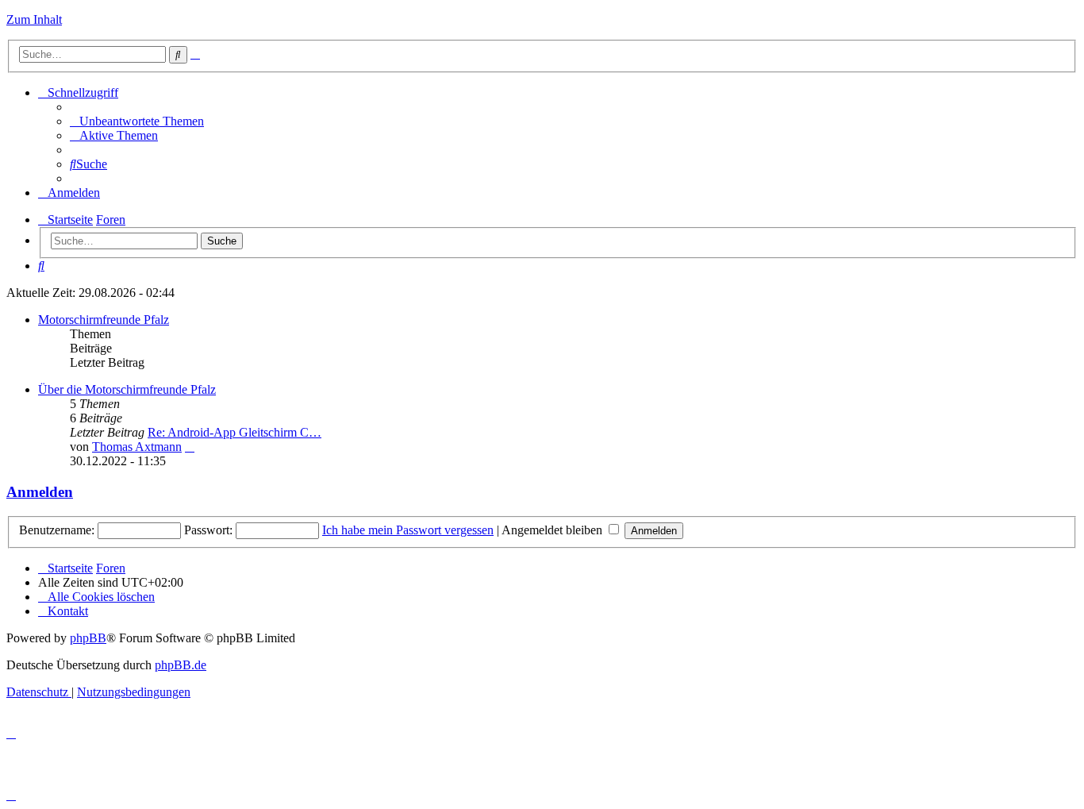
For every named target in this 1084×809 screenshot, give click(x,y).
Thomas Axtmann (137, 446)
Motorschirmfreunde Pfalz (103, 319)
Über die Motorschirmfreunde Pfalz (127, 389)
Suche (221, 241)
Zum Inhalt (34, 19)
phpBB (88, 638)
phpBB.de (180, 665)
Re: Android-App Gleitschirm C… (234, 432)
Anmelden (39, 491)
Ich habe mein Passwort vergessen (408, 530)
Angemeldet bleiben (553, 530)
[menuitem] (137, 121)
